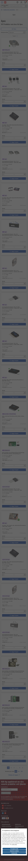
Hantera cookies (14, 851)
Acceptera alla (14, 849)
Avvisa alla (14, 853)
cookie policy (14, 844)
